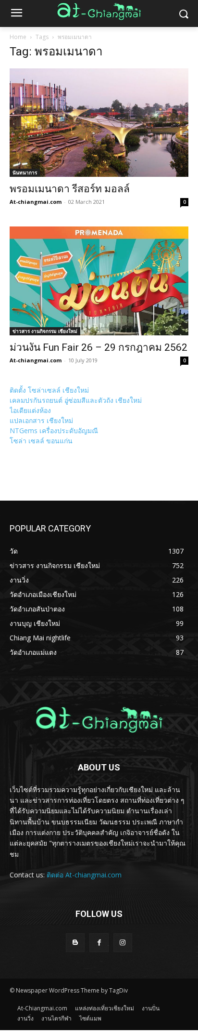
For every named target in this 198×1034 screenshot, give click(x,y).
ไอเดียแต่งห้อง (30, 410)
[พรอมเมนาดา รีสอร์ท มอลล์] (99, 122)
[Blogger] (75, 942)
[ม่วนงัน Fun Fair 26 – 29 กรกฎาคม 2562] (99, 280)
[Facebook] (98, 942)
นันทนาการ (24, 172)
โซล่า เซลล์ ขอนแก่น (41, 440)
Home (18, 37)
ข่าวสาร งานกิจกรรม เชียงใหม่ (44, 331)
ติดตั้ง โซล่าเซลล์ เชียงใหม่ (49, 390)
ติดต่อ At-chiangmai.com (84, 874)
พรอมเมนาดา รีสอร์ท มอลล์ (70, 189)
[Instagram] (122, 942)
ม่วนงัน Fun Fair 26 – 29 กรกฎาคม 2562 (98, 347)
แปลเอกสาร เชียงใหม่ (41, 420)
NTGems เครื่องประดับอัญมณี (54, 430)
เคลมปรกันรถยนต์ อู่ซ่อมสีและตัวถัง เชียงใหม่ (76, 400)
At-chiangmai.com (36, 201)
